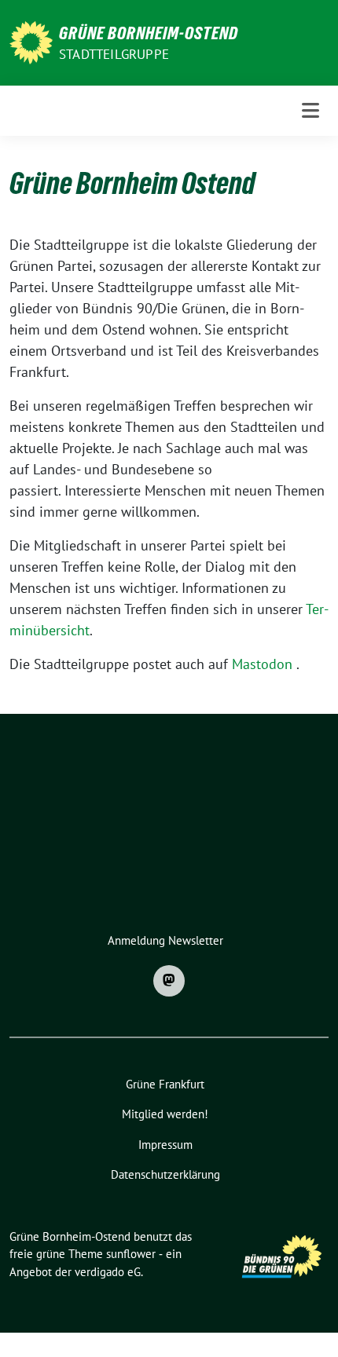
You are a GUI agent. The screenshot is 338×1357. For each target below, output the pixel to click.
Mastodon (262, 664)
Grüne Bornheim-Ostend (148, 33)
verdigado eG (108, 1271)
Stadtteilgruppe (114, 54)
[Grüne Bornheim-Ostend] (31, 41)
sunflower (131, 1253)
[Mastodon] (169, 981)
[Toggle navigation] (310, 110)
